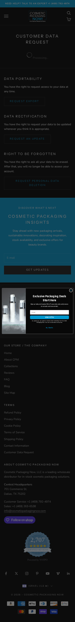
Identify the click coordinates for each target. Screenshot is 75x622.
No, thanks (49, 328)
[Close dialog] (70, 290)
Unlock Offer (49, 317)
